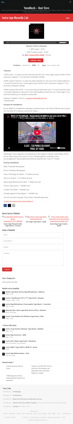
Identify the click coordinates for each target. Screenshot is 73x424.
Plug (35, 414)
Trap (58, 414)
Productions (17, 395)
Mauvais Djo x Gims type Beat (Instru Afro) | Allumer (26, 310)
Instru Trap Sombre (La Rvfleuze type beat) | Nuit (25, 316)
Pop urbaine (42, 414)
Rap (49, 414)
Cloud (19, 414)
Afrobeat (12, 414)
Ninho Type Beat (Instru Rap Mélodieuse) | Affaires (25, 292)
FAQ (63, 417)
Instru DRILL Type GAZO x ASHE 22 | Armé (21, 347)
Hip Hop (29, 414)
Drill (23, 414)
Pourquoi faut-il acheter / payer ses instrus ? (45, 417)
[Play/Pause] (5, 42)
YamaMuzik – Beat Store (36, 8)
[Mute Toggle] (58, 42)
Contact (15, 406)
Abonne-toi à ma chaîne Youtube (24, 403)
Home (67, 18)
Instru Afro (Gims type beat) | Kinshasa (21, 341)
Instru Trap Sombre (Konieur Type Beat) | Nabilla (24, 329)
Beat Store (34, 411)
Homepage (17, 392)
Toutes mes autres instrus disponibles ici (18, 201)
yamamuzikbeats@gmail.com (36, 98)
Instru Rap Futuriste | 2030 (16, 335)
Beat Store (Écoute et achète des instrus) (27, 399)
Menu (2, 2)
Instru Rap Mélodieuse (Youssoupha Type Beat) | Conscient (28, 304)
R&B (53, 414)
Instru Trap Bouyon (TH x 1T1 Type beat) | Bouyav (25, 298)
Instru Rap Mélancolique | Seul (17, 353)
